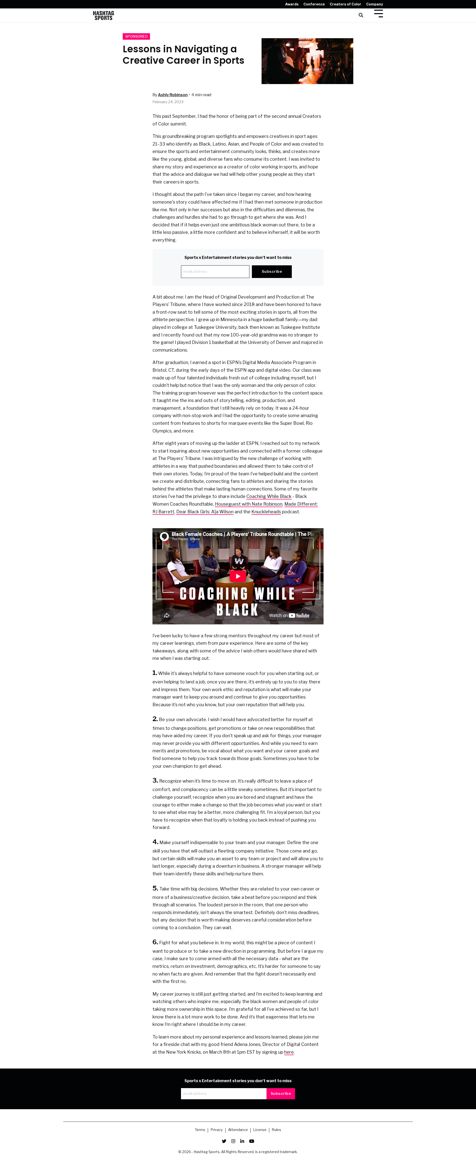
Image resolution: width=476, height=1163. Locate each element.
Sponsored (136, 36)
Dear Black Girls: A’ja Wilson (205, 511)
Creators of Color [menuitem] (345, 4)
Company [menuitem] (374, 4)
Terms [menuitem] (200, 1130)
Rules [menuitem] (276, 1130)
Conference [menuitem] (314, 4)
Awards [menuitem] (291, 4)
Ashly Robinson (173, 94)
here (289, 1052)
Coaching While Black (269, 496)
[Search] (361, 15)
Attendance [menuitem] (238, 1130)
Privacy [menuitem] (216, 1130)
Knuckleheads (266, 511)
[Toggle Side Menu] (378, 13)
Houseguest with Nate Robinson (248, 504)
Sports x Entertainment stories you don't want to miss (238, 257)
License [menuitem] (260, 1130)
